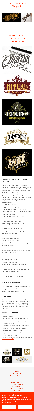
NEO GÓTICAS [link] (17, 378)
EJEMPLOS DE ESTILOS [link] (17, 386)
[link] (17, 4)
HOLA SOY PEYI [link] (17, 373)
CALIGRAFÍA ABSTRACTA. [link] (17, 382)
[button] (4, 4)
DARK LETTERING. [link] (17, 380)
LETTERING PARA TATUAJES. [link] (17, 375)
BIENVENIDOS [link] (17, 371)
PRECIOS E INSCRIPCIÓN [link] (17, 388)
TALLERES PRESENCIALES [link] (17, 384)
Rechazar (9, 407)
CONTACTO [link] (17, 390)
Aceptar (25, 407)
